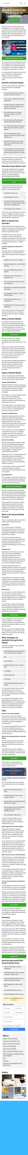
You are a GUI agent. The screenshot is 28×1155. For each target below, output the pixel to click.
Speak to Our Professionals (14, 486)
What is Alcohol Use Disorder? (11, 1044)
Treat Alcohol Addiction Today (14, 58)
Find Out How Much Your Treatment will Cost (14, 181)
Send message (14, 1029)
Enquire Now (14, 956)
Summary (5, 1061)
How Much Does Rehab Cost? (11, 1041)
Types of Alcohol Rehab (9, 1049)
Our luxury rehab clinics (8, 928)
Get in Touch (14, 334)
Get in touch (14, 20)
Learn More (14, 758)
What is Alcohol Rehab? (9, 1046)
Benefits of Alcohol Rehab (10, 1038)
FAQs (4, 1058)
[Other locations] (20, 3)
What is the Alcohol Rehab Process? (13, 1051)
